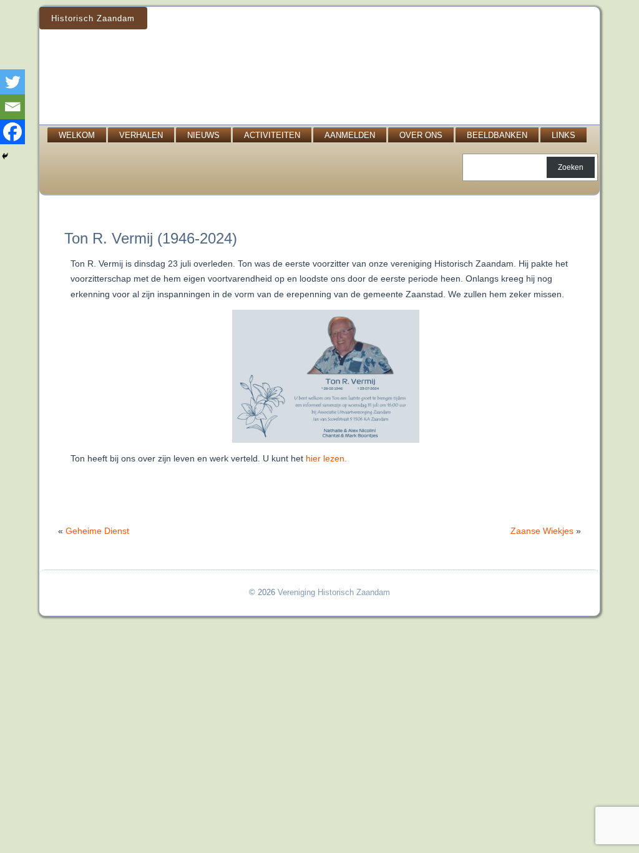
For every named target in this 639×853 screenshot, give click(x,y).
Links (563, 135)
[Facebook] (12, 131)
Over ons (420, 135)
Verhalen (141, 135)
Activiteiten (272, 135)
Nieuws (203, 135)
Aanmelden (349, 135)
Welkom (77, 135)
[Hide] (5, 156)
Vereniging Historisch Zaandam (334, 592)
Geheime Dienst (97, 531)
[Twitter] (12, 81)
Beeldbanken (497, 135)
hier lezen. (326, 458)
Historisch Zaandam (93, 18)
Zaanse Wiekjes (541, 531)
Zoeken (570, 167)
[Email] (12, 106)
